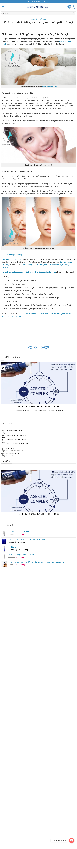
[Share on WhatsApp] (29, 347)
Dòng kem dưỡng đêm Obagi (11, 259)
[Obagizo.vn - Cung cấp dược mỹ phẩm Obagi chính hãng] (38, 7)
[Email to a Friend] (40, 347)
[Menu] (2, 7)
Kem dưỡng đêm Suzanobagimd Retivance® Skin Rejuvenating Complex (28, 272)
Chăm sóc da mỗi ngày (38, 19)
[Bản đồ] (73, 7)
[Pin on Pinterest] (44, 347)
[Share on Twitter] (36, 347)
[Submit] (73, 13)
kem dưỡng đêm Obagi (49, 87)
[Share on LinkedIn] (47, 347)
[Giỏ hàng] (69, 7)
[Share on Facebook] (33, 347)
